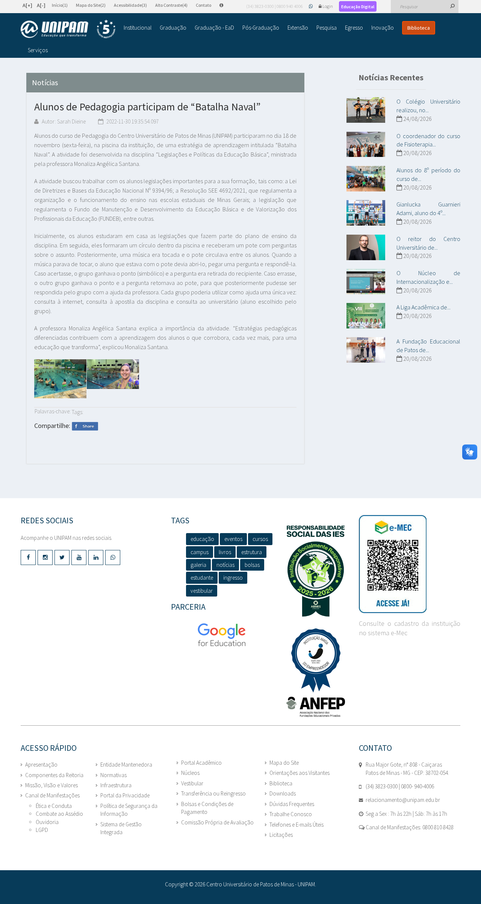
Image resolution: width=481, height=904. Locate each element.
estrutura (251, 552)
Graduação (173, 27)
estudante (202, 577)
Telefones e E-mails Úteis (296, 824)
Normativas (113, 775)
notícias (225, 564)
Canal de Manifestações (52, 795)
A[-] (41, 5)
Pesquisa (326, 27)
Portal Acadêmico (201, 762)
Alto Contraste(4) (171, 5)
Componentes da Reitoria (54, 775)
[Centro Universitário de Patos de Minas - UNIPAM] (68, 29)
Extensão (297, 27)
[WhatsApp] (311, 6)
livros (225, 552)
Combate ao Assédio (59, 813)
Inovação (382, 27)
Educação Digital (357, 6)
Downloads (282, 793)
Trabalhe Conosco (290, 814)
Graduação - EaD (214, 27)
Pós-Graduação (260, 27)
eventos (233, 538)
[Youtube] (78, 557)
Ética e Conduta (54, 805)
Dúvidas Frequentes (291, 804)
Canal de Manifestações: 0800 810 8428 (409, 827)
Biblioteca (418, 27)
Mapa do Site (284, 762)
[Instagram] (45, 557)
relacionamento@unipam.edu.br (403, 799)
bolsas (252, 564)
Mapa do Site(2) (91, 5)
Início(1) (60, 5)
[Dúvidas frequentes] (225, 5)
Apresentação (41, 764)
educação (202, 538)
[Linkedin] (95, 557)
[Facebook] (28, 557)
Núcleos (190, 772)
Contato (203, 5)
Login (328, 6)
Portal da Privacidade (125, 795)
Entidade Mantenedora (126, 764)
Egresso (354, 27)
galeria (198, 564)
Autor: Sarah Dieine (63, 121)
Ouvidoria (47, 822)
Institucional (137, 27)
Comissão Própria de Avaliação (217, 822)
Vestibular (192, 783)
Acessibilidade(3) (130, 5)
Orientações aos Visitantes (299, 772)
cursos (260, 538)
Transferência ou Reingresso (213, 793)
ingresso (233, 577)
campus (200, 552)
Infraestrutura (116, 785)
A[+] (27, 5)
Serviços (38, 50)
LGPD (42, 829)
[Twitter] (62, 557)
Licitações (281, 834)
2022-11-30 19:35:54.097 (132, 121)
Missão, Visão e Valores (51, 785)
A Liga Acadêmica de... (423, 307)
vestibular (202, 590)
